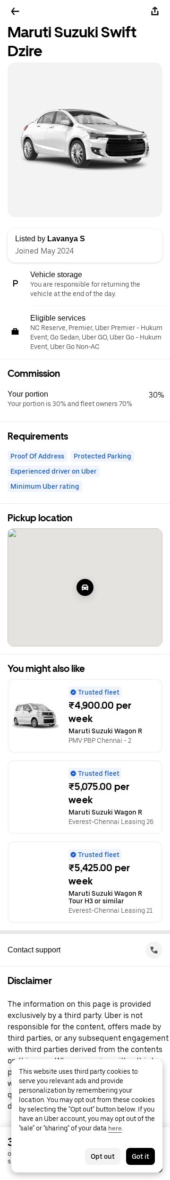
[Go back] (15, 11)
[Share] (155, 11)
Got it (140, 1156)
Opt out (103, 1156)
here (115, 1128)
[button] (89, 399)
